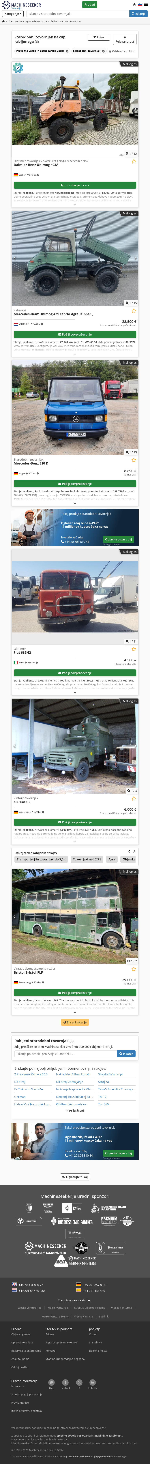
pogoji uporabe (102, 1456)
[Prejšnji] (14, 109)
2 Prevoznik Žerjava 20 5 (31, 1074)
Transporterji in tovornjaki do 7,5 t (41, 859)
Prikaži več (76, 1111)
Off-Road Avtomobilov (71, 1104)
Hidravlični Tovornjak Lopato (34, 1104)
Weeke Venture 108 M (55, 1316)
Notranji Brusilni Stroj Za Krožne (78, 1097)
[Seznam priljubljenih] (134, 4)
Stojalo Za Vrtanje (110, 1074)
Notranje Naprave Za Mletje (75, 1089)
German (20, 1097)
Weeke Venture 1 (58, 1307)
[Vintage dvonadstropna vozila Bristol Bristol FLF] (75, 916)
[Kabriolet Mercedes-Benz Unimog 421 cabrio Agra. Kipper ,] (75, 258)
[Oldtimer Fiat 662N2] (75, 596)
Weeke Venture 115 (30, 1307)
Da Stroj (19, 1082)
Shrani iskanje (76, 1022)
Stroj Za (103, 1082)
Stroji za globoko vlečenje (89, 1307)
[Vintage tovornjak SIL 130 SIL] (75, 746)
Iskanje (140, 14)
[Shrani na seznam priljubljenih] (133, 161)
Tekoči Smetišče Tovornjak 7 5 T (120, 1089)
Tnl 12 (102, 1097)
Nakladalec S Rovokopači (73, 1074)
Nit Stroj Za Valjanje (69, 1082)
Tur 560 (103, 1104)
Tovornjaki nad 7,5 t (87, 859)
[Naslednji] (135, 109)
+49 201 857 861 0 (95, 1285)
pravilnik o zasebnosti (78, 1456)
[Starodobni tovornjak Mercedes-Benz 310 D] (75, 407)
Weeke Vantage (83, 1316)
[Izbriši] (67, 51)
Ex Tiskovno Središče (28, 1089)
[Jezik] (140, 4)
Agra (111, 859)
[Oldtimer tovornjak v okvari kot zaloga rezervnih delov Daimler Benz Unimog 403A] (75, 109)
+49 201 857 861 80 (32, 1291)
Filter (100, 37)
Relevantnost (124, 42)
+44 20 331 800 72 (31, 1285)
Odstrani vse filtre (123, 51)
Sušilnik (103, 1316)
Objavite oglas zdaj (118, 539)
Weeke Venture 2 (121, 1307)
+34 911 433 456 (94, 1291)
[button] (146, 4)
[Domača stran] (3, 21)
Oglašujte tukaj (76, 1177)
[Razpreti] (75, 204)
